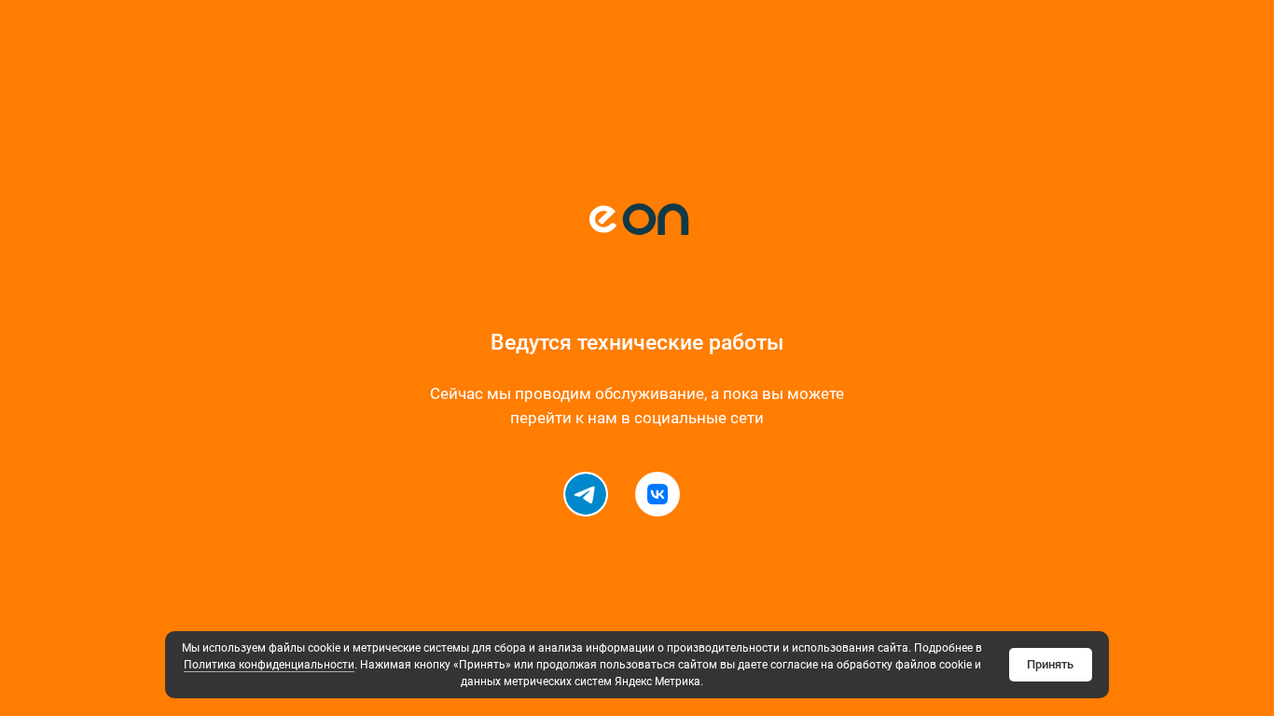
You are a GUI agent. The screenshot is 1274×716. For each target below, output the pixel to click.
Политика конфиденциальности (269, 664)
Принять (1050, 664)
